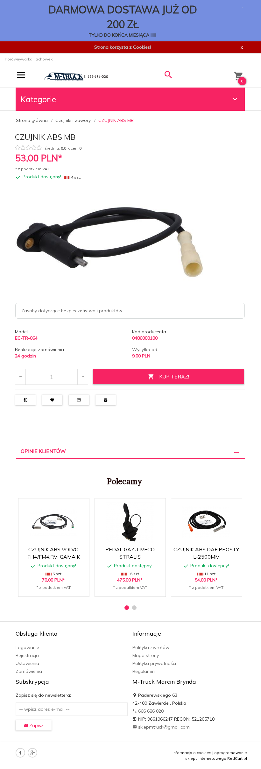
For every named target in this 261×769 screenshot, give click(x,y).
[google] (32, 753)
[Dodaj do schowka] (64, 506)
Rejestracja (27, 655)
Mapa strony (145, 655)
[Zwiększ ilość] (82, 376)
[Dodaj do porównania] (80, 506)
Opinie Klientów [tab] (43, 451)
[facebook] (20, 753)
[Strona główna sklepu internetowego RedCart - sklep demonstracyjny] (76, 76)
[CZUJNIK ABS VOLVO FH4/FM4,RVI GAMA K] (53, 522)
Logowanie (27, 647)
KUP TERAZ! (174, 376)
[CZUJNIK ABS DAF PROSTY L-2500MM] (206, 522)
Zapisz (36, 725)
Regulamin (143, 671)
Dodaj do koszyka (55, 588)
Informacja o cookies (192, 752)
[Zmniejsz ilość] (20, 376)
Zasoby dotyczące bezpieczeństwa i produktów (71, 311)
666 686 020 (150, 711)
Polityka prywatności (154, 663)
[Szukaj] (168, 76)
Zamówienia (29, 671)
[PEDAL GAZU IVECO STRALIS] (130, 522)
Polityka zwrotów (150, 647)
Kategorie (38, 99)
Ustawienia (27, 663)
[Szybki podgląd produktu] (49, 506)
